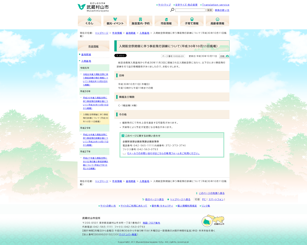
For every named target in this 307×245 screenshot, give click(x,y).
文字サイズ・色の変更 (186, 5)
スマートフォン (216, 199)
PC (204, 199)
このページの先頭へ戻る (212, 193)
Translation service (215, 5)
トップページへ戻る (180, 199)
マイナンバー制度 (128, 234)
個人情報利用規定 (187, 206)
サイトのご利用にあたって (134, 206)
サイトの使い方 (108, 206)
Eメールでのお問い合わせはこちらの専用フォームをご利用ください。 (163, 153)
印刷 (222, 56)
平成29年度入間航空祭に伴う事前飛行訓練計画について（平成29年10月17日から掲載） (95, 140)
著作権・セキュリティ (162, 206)
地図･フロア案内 (151, 223)
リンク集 (205, 206)
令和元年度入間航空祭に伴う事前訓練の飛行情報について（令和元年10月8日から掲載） (95, 79)
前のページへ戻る (154, 199)
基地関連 (131, 33)
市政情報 (117, 33)
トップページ (101, 33)
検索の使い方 (222, 10)
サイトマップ (164, 5)
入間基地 (144, 33)
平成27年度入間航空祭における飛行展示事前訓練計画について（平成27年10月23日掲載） (95, 163)
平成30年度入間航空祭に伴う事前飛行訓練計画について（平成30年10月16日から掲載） (95, 103)
